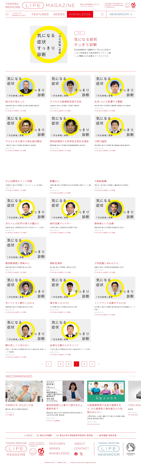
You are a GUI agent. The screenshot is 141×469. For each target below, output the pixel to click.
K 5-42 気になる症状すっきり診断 (60, 312)
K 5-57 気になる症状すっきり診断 (60, 111)
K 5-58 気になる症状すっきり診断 (16, 111)
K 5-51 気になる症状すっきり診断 (60, 193)
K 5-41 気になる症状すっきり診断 (105, 315)
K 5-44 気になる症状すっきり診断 (105, 272)
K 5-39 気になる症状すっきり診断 (60, 354)
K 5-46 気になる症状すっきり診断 (16, 272)
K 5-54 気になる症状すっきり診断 (60, 150)
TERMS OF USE (61, 462)
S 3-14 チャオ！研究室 (52, 420)
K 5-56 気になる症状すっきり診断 (105, 111)
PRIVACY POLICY (50, 462)
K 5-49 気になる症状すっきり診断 (16, 232)
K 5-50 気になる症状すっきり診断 (105, 190)
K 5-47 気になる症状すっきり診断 (105, 232)
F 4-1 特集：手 (10, 415)
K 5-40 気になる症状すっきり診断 (16, 357)
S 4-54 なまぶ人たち (93, 424)
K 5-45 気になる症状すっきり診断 (60, 272)
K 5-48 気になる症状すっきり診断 (60, 232)
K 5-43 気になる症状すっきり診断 (16, 312)
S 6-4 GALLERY (133, 415)
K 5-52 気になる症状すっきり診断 (16, 190)
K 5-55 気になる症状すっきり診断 (16, 150)
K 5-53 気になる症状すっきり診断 (105, 150)
